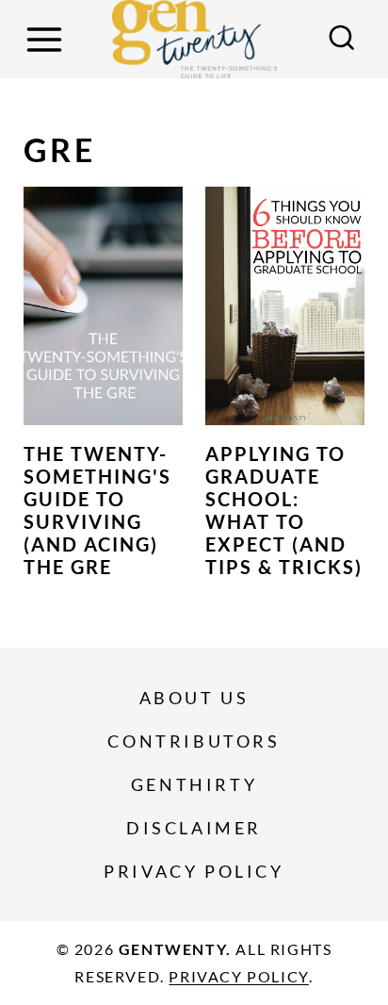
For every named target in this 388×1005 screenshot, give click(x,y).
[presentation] (103, 306)
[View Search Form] (341, 39)
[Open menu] (47, 39)
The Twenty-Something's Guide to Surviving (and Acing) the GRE (97, 510)
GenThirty (194, 784)
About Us (194, 697)
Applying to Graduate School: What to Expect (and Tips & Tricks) (284, 510)
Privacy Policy (193, 871)
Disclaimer (194, 827)
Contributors (193, 741)
